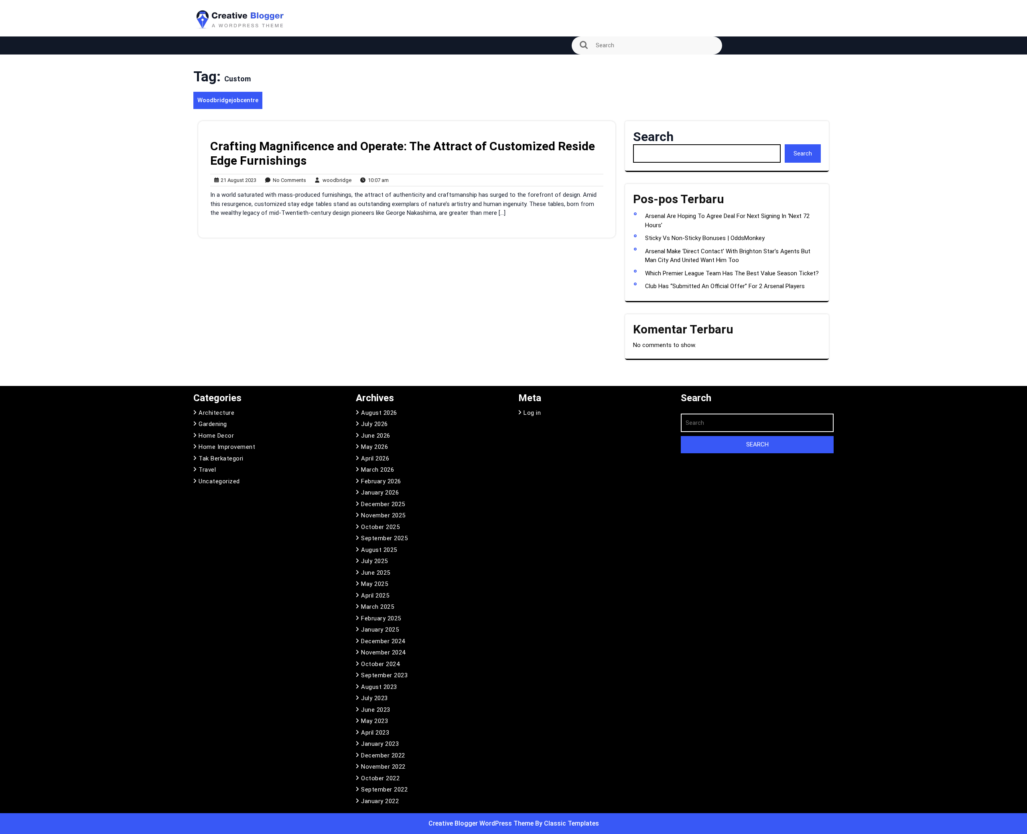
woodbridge (335, 180)
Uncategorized (219, 481)
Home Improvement (227, 446)
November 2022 (383, 766)
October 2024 (380, 664)
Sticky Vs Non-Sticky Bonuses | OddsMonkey (705, 238)
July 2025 (374, 561)
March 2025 (377, 606)
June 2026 (375, 435)
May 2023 (374, 721)
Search (653, 136)
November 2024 (383, 652)
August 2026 (379, 412)
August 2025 (379, 549)
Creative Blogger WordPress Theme (481, 823)
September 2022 (384, 789)
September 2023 (384, 675)
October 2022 (380, 778)
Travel (207, 469)
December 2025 (383, 504)
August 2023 (379, 687)
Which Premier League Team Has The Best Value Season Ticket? (732, 273)
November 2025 (383, 515)
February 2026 (381, 481)
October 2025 (380, 527)
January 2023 (380, 743)
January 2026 (380, 492)
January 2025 (380, 629)
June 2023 (375, 709)
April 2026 (375, 458)
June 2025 (375, 572)
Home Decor (216, 435)
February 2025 (381, 618)
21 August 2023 (237, 180)
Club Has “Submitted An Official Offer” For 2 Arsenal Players (725, 286)
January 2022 (380, 801)
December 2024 (383, 641)
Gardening (213, 424)
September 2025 (384, 538)
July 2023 (374, 698)
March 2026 (377, 469)
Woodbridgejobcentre (227, 100)
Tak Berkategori (221, 458)
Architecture (216, 412)
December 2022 (383, 755)
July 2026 (374, 424)
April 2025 (375, 595)
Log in (532, 412)
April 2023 (375, 732)
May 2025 (374, 584)
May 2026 (374, 446)
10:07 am (376, 180)
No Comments (287, 180)
